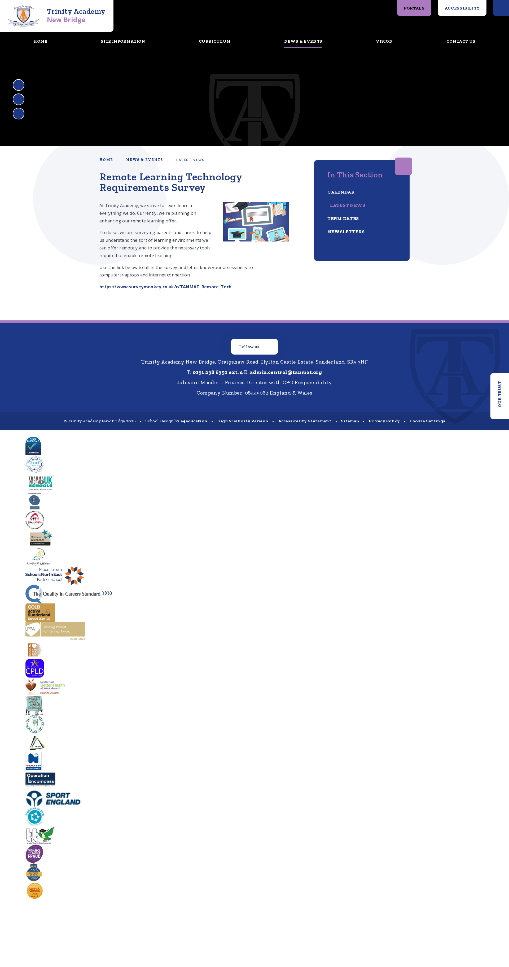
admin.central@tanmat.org (286, 372)
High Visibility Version (242, 420)
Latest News (190, 160)
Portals (414, 8)
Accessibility (462, 8)
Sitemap (350, 420)
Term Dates (343, 218)
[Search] (501, 8)
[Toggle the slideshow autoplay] (18, 113)
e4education (194, 420)
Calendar (341, 192)
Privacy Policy (384, 420)
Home (106, 160)
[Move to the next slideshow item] (18, 99)
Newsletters (346, 232)
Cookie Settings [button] (427, 420)
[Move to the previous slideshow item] (18, 85)
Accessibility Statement (304, 420)
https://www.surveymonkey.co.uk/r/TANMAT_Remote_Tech (165, 287)
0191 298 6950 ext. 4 (218, 372)
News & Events (144, 160)
